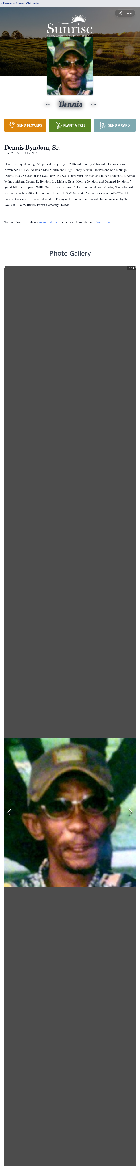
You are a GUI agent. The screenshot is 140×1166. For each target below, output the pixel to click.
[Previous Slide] (9, 812)
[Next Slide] (130, 812)
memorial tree (48, 222)
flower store (103, 222)
